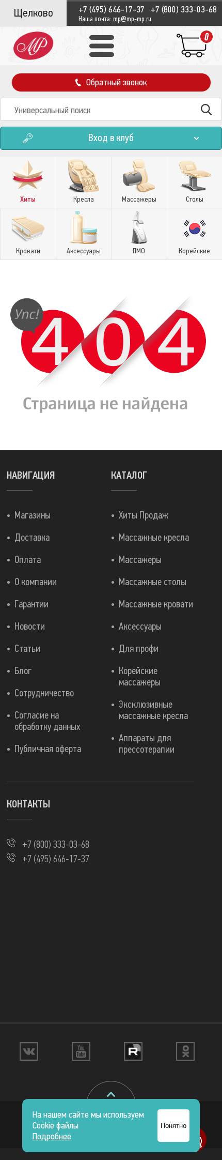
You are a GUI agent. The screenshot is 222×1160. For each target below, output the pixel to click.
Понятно (173, 1126)
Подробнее (52, 1136)
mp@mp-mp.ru (132, 19)
